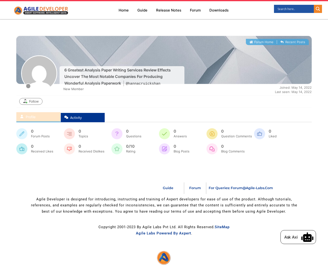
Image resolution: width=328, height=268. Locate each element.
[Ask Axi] (307, 237)
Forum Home (263, 42)
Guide (142, 10)
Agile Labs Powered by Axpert (163, 233)
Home (124, 10)
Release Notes (168, 10)
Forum (195, 10)
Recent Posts (294, 42)
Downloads (219, 10)
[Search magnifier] (318, 9)
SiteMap (222, 227)
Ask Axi (291, 237)
